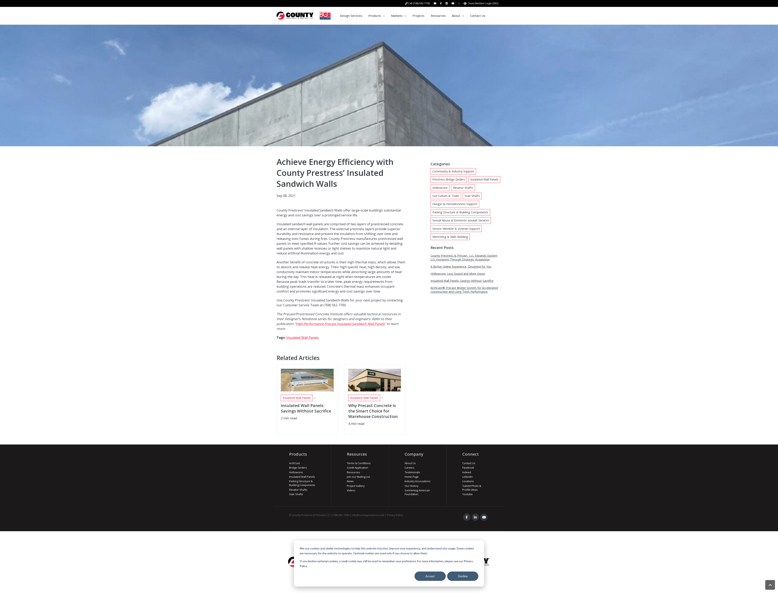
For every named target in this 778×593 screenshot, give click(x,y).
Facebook (468, 467)
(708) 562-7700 (340, 515)
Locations (468, 481)
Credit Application (357, 467)
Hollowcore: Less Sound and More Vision (458, 274)
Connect (470, 454)
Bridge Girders (298, 467)
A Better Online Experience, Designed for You (461, 266)
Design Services (351, 16)
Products (374, 16)
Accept (430, 576)
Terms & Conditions (359, 463)
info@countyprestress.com (368, 515)
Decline (463, 576)
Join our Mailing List (358, 477)
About (456, 16)
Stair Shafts (472, 196)
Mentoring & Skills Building (450, 237)
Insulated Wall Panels (302, 337)
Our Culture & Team (445, 196)
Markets (397, 16)
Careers (409, 467)
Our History (411, 486)
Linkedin (467, 477)
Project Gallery (355, 486)
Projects (418, 16)
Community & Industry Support (453, 171)
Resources (438, 16)
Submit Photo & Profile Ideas (471, 487)
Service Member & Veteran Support (456, 229)
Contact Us (477, 16)
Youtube (467, 494)
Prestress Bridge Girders (448, 179)
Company (414, 454)
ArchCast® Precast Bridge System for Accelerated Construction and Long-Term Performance (464, 290)
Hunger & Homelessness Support (454, 204)
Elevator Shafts (463, 188)
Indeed (466, 472)
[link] (304, 15)
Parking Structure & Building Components (460, 212)
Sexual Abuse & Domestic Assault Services (460, 220)
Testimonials (412, 472)
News (350, 481)
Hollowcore (440, 188)
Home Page (412, 477)
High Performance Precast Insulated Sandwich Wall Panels (340, 324)
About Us (410, 463)
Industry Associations (418, 481)
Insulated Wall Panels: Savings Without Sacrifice (462, 281)
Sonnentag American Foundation (417, 492)
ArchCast (294, 463)
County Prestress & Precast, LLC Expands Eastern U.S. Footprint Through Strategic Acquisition (464, 257)
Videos (351, 490)
